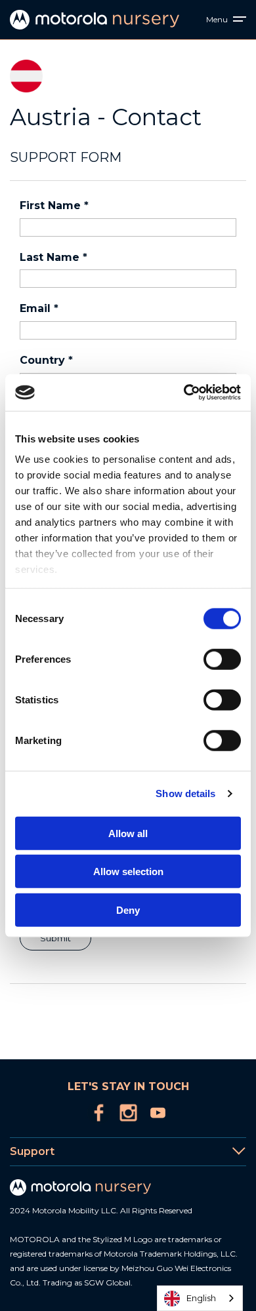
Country (46, 360)
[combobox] (200, 1298)
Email (39, 308)
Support (32, 1151)
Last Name (53, 257)
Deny (128, 909)
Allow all (128, 832)
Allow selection (128, 871)
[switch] (222, 658)
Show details (185, 793)
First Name (54, 205)
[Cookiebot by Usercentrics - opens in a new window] (184, 392)
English (201, 1298)
